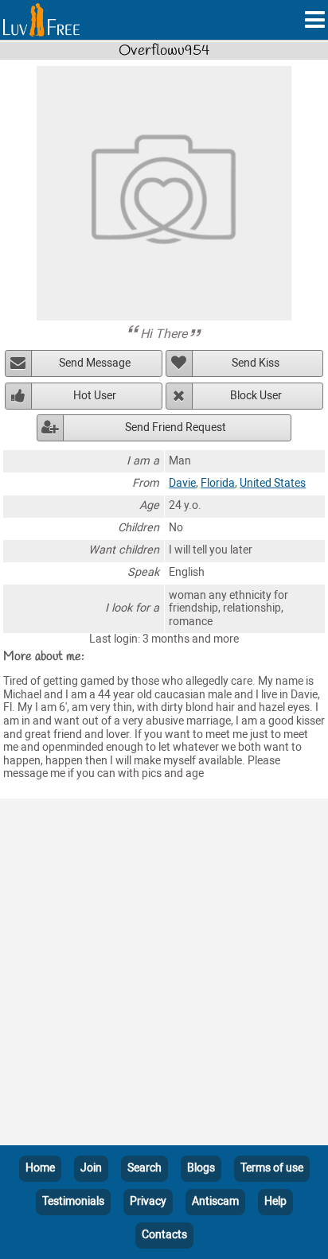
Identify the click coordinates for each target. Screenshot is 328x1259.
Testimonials (73, 1201)
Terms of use (271, 1168)
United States (273, 483)
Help (275, 1201)
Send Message (95, 363)
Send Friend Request (175, 427)
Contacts (164, 1235)
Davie (182, 483)
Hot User (94, 395)
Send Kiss (255, 363)
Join (91, 1168)
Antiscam (215, 1201)
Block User (256, 395)
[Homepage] (41, 20)
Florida (218, 483)
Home (40, 1168)
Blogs (201, 1168)
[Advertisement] (164, 975)
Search (144, 1168)
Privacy (148, 1201)
